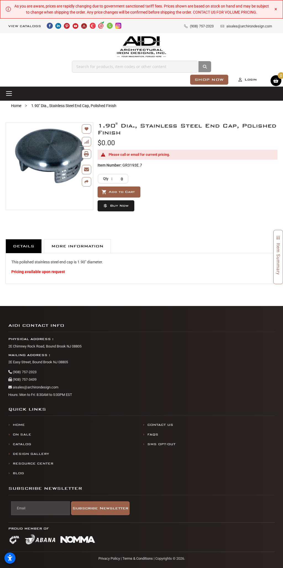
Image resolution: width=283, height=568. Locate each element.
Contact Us (160, 425)
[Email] (86, 169)
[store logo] (141, 47)
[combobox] (135, 67)
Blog (18, 473)
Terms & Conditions (137, 558)
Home (16, 105)
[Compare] (86, 141)
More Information (77, 246)
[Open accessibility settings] (9, 558)
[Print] (86, 154)
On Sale (22, 434)
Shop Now (209, 79)
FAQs (152, 434)
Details (23, 246)
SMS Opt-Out (161, 444)
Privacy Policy (109, 558)
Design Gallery (31, 454)
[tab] (24, 246)
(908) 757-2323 (24, 372)
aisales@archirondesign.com (35, 387)
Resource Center (33, 463)
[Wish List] (86, 129)
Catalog (22, 444)
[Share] (86, 181)
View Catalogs (24, 26)
